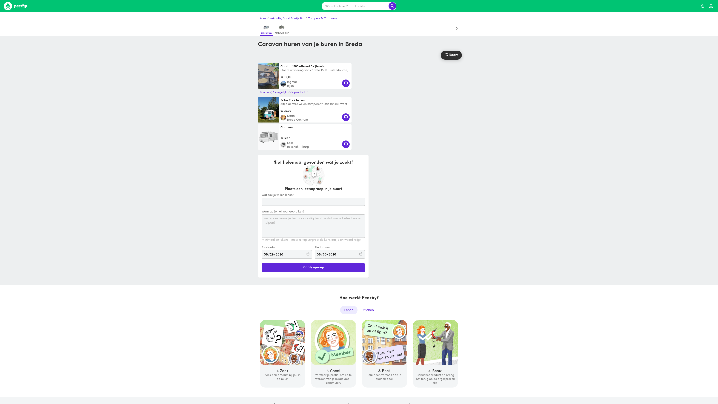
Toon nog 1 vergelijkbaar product (282, 92)
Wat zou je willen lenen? (278, 195)
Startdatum (269, 247)
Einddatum (322, 247)
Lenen (348, 309)
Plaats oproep (313, 267)
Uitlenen (367, 309)
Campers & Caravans (322, 18)
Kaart (453, 54)
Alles (263, 18)
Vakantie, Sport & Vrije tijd (287, 18)
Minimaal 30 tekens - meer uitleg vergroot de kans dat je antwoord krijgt (311, 240)
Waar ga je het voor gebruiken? (283, 211)
